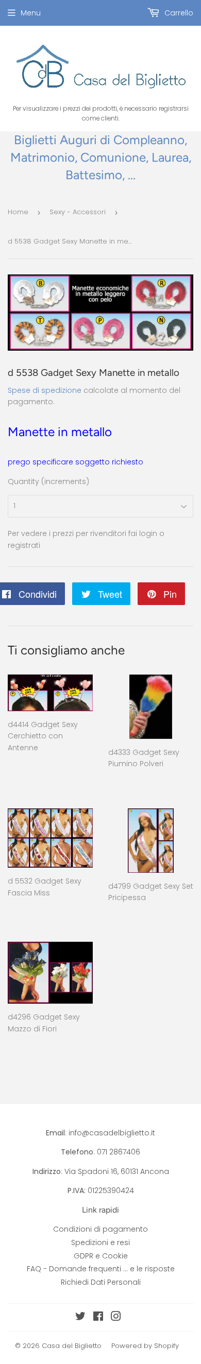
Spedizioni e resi (100, 1242)
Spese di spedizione (44, 390)
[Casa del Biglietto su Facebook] (98, 1318)
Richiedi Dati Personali (101, 1282)
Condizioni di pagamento (100, 1229)
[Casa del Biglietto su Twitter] (80, 1318)
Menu (31, 13)
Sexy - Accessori (77, 212)
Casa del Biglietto (72, 1346)
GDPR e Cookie (101, 1256)
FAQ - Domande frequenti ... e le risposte (101, 1269)
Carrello (177, 13)
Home (18, 212)
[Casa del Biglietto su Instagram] (116, 1318)
